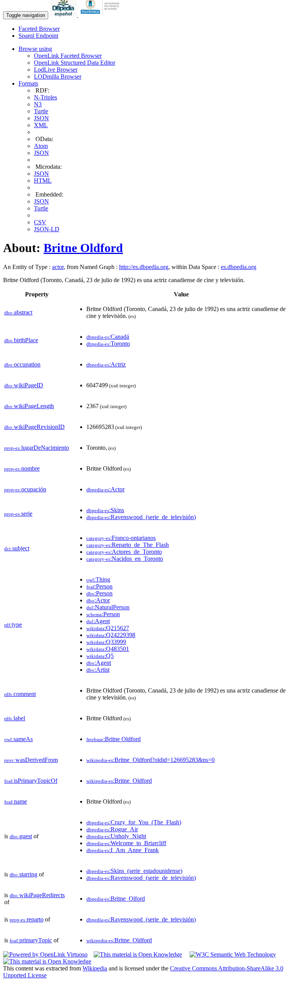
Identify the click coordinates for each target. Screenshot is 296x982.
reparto (27, 919)
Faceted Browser (39, 28)
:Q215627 (107, 628)
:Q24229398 (110, 635)
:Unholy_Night (116, 836)
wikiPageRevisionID (34, 427)
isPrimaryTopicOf (30, 780)
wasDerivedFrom (31, 760)
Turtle (41, 111)
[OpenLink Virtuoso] (45, 954)
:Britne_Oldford (119, 780)
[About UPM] (101, 15)
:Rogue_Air (112, 829)
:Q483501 (107, 649)
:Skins (105, 510)
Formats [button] (28, 83)
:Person (99, 586)
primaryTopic (31, 940)
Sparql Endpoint (38, 35)
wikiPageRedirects (37, 895)
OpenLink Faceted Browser (68, 55)
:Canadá (107, 336)
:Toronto (108, 343)
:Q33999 (106, 642)
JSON (41, 118)
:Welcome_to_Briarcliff (126, 843)
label (14, 718)
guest (21, 836)
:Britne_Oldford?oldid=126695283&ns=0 (150, 760)
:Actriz (106, 364)
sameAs (18, 739)
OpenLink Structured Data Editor (74, 62)
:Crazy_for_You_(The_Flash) (133, 822)
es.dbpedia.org (238, 267)
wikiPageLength (29, 406)
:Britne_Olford (115, 898)
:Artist (97, 669)
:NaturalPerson (108, 607)
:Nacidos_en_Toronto (124, 558)
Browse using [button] (35, 48)
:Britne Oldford (113, 739)
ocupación (25, 489)
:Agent (98, 621)
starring (23, 874)
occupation (22, 364)
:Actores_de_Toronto (124, 551)
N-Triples (45, 97)
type (13, 624)
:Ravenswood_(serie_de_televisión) (141, 517)
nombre (22, 468)
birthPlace (21, 340)
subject (16, 548)
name (15, 801)
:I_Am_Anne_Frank (122, 850)
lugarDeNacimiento (36, 447)
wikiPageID (23, 385)
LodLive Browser (55, 69)
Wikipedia (94, 968)
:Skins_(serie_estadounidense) (134, 871)
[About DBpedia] (64, 15)
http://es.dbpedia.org (143, 267)
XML (41, 125)
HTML (43, 180)
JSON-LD (46, 229)
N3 (38, 104)
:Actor (105, 489)
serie (18, 513)
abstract (18, 312)
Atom (41, 146)
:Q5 (100, 655)
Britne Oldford (83, 248)
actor (58, 267)
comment (20, 694)
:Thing (98, 579)
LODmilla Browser (57, 76)
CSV (40, 222)
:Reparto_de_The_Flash (127, 544)
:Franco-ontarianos (121, 538)
